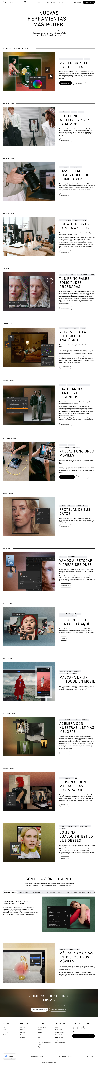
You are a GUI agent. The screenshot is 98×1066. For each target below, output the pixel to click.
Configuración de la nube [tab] (10, 892)
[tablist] (49, 892)
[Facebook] (73, 1027)
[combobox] (92, 1056)
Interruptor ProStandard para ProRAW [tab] (76, 892)
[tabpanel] (49, 913)
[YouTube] (84, 1027)
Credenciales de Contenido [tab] (36, 892)
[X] (81, 1027)
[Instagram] (77, 1027)
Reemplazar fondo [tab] (23, 892)
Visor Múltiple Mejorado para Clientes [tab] (55, 892)
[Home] (14, 2)
